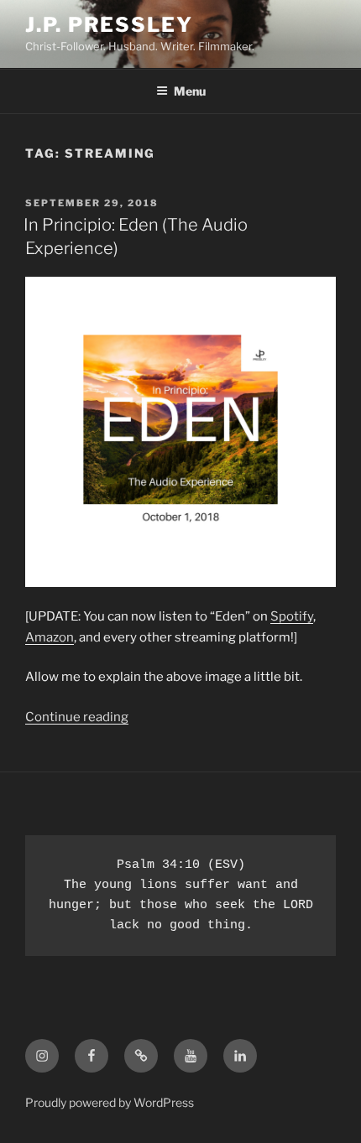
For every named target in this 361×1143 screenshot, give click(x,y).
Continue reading (76, 717)
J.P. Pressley (109, 25)
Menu (190, 91)
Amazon (49, 637)
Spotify (291, 616)
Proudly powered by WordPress (109, 1102)
